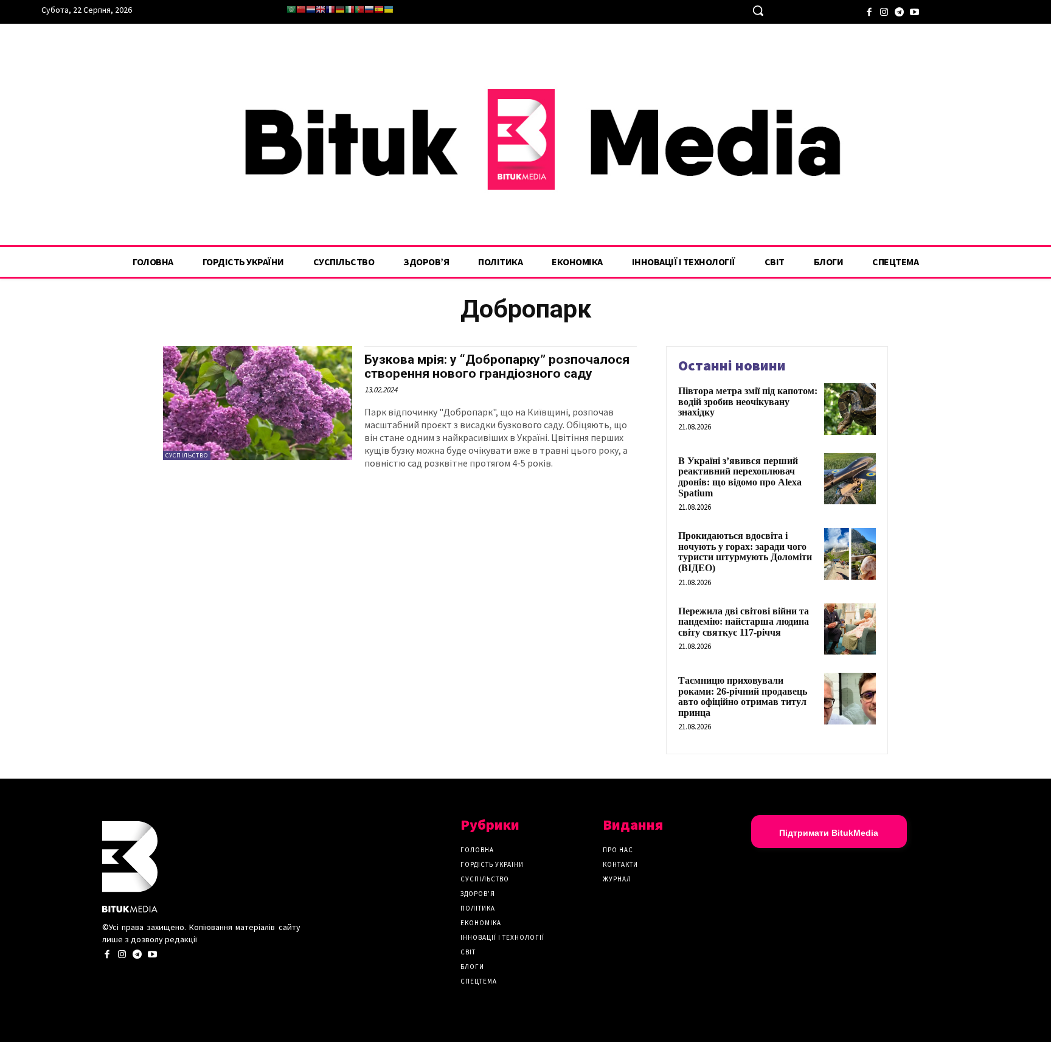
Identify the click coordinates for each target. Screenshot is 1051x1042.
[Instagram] (884, 10)
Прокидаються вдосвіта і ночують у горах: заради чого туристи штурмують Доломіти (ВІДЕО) (745, 551)
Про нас (618, 850)
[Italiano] (350, 9)
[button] (758, 10)
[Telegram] (899, 10)
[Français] (330, 9)
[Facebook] (868, 10)
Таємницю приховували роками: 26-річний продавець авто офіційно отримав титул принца (742, 696)
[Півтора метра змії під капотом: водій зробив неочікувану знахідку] (850, 409)
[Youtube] (914, 10)
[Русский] (369, 9)
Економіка (480, 923)
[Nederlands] (311, 9)
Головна (477, 850)
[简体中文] (301, 9)
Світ (468, 952)
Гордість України (492, 864)
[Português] (359, 9)
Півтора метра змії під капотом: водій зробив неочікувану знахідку (747, 401)
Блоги (472, 966)
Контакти (620, 864)
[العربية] (291, 9)
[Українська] (389, 9)
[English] (320, 9)
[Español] (379, 9)
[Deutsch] (340, 9)
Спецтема (478, 981)
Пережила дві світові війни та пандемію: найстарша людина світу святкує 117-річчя (743, 621)
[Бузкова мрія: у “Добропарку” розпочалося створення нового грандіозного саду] (257, 403)
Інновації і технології (502, 937)
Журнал (617, 879)
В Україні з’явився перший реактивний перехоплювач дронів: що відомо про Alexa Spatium (740, 477)
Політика (477, 908)
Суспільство (186, 455)
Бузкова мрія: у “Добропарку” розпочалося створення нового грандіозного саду (497, 366)
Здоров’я (477, 893)
